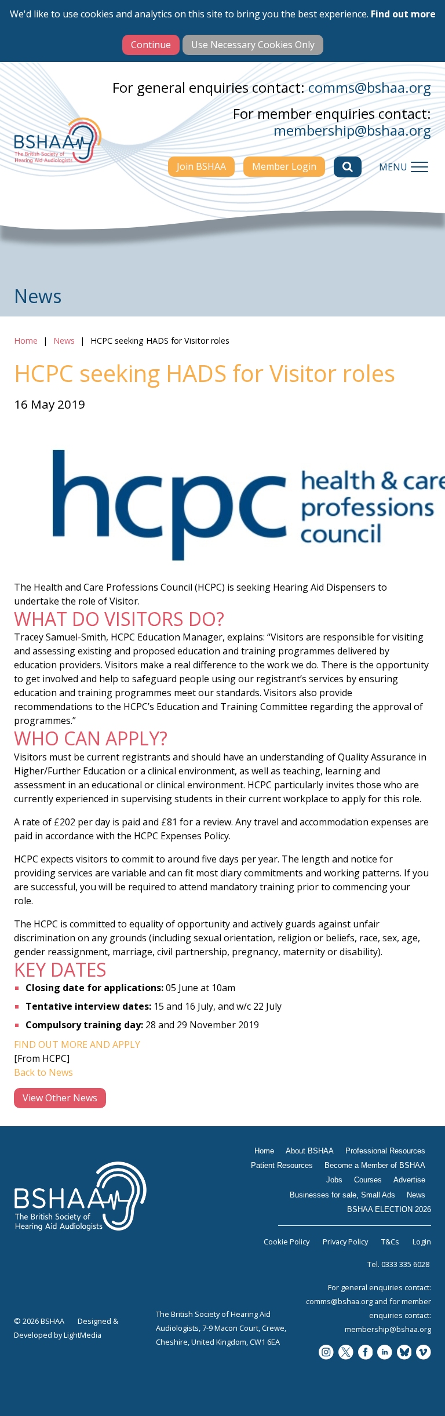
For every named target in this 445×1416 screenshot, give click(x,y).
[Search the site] (348, 166)
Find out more (403, 14)
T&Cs (390, 1241)
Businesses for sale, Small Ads (342, 1195)
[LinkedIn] (384, 1353)
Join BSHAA (201, 166)
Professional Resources (385, 1150)
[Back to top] (427, 1398)
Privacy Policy (345, 1241)
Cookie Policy (286, 1241)
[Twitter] (345, 1353)
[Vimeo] (423, 1353)
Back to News (43, 1072)
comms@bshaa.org (369, 87)
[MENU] (419, 167)
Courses (368, 1179)
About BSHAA (310, 1150)
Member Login (284, 166)
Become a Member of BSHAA (374, 1165)
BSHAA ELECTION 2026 (389, 1209)
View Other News (60, 1097)
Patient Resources (282, 1165)
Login (422, 1241)
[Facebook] (365, 1353)
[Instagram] (326, 1353)
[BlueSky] (404, 1353)
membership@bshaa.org (352, 130)
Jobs (334, 1179)
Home (26, 340)
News (64, 340)
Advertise (409, 1179)
